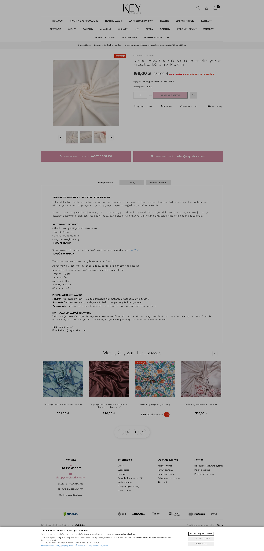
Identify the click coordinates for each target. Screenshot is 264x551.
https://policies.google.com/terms (93, 546)
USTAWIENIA (201, 544)
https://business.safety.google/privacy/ (57, 546)
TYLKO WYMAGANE (201, 539)
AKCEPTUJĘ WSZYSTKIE (201, 534)
